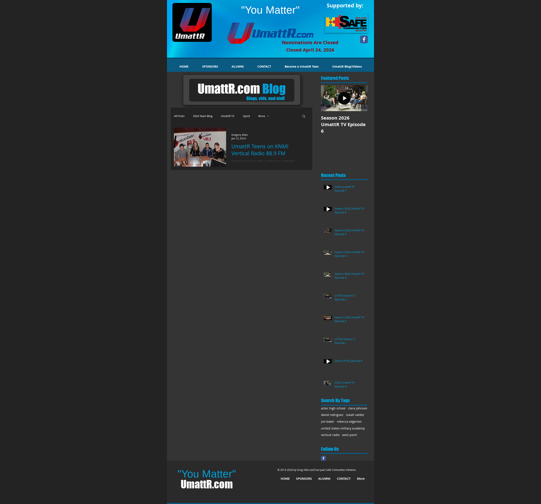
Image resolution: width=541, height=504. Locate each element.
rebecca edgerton (349, 422)
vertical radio (330, 435)
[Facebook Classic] (323, 458)
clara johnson (357, 408)
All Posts (179, 116)
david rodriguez (332, 415)
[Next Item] (361, 98)
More (261, 116)
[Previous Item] (328, 98)
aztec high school (333, 408)
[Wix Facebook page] (364, 39)
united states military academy (343, 428)
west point (349, 435)
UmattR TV (227, 116)
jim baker (327, 422)
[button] (304, 116)
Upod (246, 116)
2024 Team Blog (202, 116)
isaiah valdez (355, 415)
